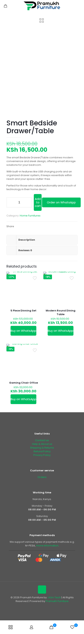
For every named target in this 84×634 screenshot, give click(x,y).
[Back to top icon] (42, 589)
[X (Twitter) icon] (39, 607)
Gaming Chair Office (23, 383)
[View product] (36, 276)
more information (47, 545)
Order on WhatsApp (61, 202)
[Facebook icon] (35, 607)
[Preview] (36, 281)
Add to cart (38, 202)
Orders (42, 477)
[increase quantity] (27, 202)
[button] (61, 202)
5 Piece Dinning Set (23, 310)
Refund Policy (42, 451)
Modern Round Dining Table (60, 312)
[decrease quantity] (10, 202)
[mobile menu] (78, 6)
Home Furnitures (30, 215)
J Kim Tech (54, 597)
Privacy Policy (42, 455)
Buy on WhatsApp (23, 331)
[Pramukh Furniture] (42, 6)
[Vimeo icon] (44, 607)
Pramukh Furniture (57, 601)
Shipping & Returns (42, 448)
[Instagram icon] (48, 607)
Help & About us (42, 444)
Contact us (42, 440)
